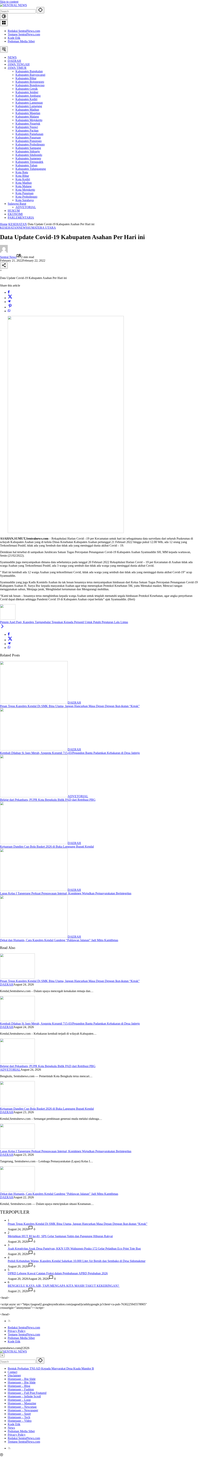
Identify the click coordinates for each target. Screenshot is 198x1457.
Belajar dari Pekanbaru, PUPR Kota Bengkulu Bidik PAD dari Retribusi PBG (48, 799)
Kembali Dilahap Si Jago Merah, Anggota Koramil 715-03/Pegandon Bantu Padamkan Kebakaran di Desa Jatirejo (70, 753)
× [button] (2, 1355)
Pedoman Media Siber (21, 41)
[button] (40, 10)
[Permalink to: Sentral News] (4, 251)
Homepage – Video (20, 1420)
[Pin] (10, 307)
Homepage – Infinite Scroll (24, 1396)
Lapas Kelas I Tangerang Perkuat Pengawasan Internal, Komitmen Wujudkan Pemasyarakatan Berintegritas (65, 893)
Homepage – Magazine (22, 1403)
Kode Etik (14, 37)
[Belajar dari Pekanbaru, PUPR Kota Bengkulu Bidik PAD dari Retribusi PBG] (34, 796)
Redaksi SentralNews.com (24, 31)
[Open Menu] (4, 23)
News (11, 1427)
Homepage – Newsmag (22, 1406)
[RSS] (9, 1321)
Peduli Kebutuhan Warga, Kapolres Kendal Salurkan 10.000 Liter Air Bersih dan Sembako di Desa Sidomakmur (76, 1261)
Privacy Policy (17, 1331)
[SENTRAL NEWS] (13, 5)
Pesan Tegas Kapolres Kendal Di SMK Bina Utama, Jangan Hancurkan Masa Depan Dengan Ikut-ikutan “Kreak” (70, 706)
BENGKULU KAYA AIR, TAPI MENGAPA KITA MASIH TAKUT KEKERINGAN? (64, 1285)
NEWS (23, 227)
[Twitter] (10, 297)
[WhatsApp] (9, 311)
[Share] (4, 265)
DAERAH (74, 702)
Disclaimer (14, 1375)
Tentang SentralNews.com (24, 34)
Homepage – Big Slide (22, 1379)
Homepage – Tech (19, 1417)
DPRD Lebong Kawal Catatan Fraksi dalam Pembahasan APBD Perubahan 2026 (58, 1273)
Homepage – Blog (19, 1386)
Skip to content (9, 1)
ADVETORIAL (78, 796)
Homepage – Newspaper (23, 1410)
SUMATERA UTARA (41, 227)
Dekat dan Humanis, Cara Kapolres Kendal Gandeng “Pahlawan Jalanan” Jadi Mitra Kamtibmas (59, 940)
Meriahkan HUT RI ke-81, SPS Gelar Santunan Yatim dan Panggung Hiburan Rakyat (60, 1236)
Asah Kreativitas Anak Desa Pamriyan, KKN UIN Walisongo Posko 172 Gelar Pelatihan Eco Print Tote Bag (74, 1248)
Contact (12, 1372)
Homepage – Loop (19, 1399)
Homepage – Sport (19, 1413)
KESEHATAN (9, 227)
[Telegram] (9, 301)
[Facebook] (9, 292)
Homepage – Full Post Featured (27, 1393)
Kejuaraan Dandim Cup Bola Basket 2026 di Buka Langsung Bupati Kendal (47, 846)
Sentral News (8, 257)
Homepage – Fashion (21, 1389)
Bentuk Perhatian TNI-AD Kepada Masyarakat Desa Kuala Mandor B (51, 1368)
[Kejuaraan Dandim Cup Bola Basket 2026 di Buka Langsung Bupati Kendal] (34, 843)
